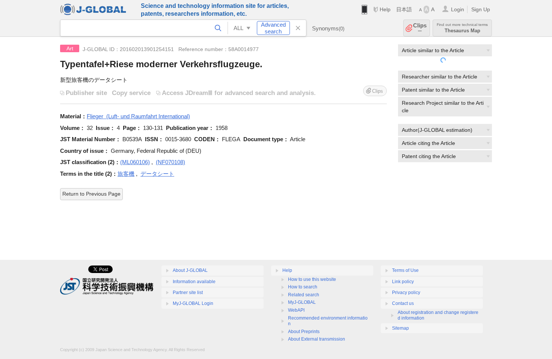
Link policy (403, 281)
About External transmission (316, 339)
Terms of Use (405, 270)
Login (457, 9)
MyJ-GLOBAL (302, 302)
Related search (303, 294)
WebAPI (296, 310)
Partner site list (188, 292)
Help (385, 9)
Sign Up (480, 9)
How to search (302, 287)
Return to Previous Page (91, 194)
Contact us (403, 303)
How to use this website (312, 279)
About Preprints (304, 331)
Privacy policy (406, 292)
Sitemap (400, 328)
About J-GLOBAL (190, 270)
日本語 (404, 9)
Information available (194, 281)
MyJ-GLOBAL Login (193, 303)
